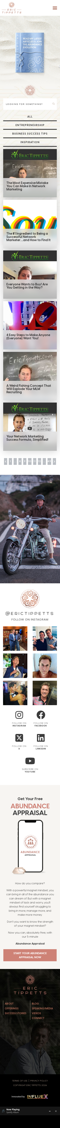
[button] (54, 8)
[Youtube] (30, 761)
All (30, 116)
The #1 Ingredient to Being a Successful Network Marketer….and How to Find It (28, 237)
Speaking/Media (42, 1008)
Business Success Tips (30, 133)
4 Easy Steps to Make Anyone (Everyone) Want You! (28, 336)
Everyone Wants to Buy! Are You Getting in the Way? (27, 286)
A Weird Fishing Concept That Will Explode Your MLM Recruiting (28, 389)
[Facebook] (40, 714)
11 (35, 461)
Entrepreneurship (30, 125)
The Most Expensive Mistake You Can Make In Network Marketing (27, 186)
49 (49, 461)
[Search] (54, 104)
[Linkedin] (40, 737)
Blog (35, 1003)
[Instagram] (19, 714)
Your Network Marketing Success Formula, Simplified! (27, 438)
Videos (36, 1013)
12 (39, 461)
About (9, 1003)
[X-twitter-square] (19, 737)
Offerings (12, 1008)
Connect (38, 1018)
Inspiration (30, 142)
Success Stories (15, 1013)
